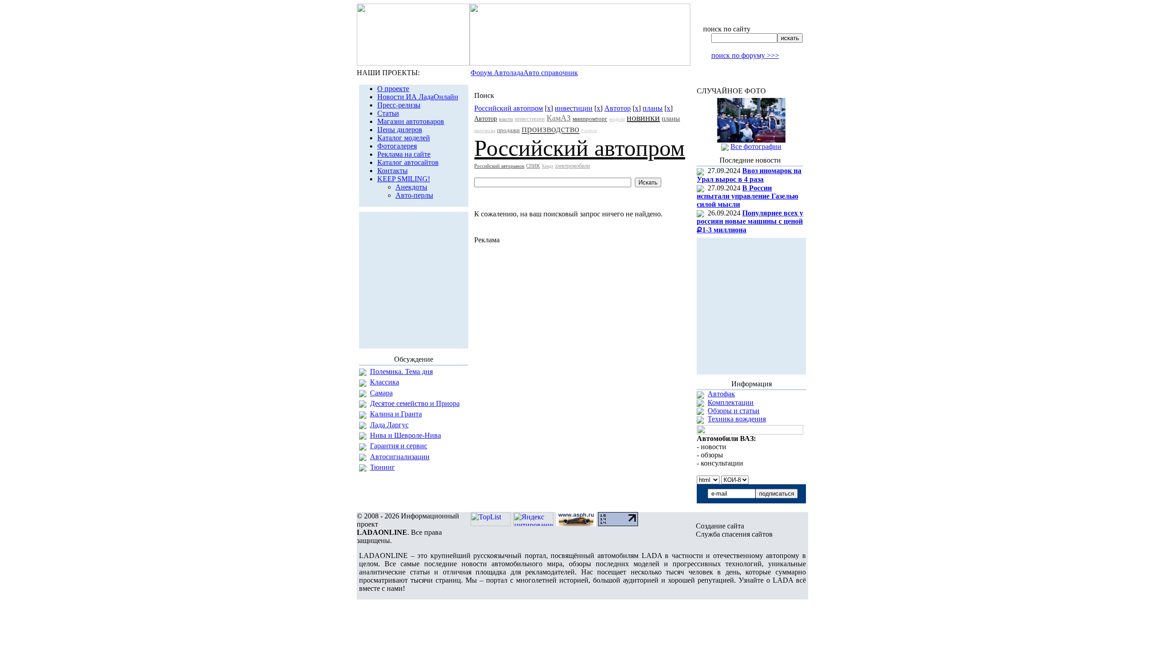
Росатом (589, 130)
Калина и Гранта (396, 414)
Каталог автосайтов (408, 162)
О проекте (393, 88)
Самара (381, 393)
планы (653, 108)
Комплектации (731, 402)
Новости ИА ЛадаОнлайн (417, 97)
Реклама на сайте (404, 154)
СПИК (533, 166)
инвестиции (574, 108)
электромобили (572, 166)
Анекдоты (411, 187)
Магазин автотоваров (410, 121)
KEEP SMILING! (403, 179)
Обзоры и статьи (734, 411)
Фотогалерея (397, 146)
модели (617, 119)
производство (550, 128)
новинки (643, 118)
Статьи (388, 113)
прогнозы (484, 130)
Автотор (617, 108)
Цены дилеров (399, 129)
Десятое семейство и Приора (415, 403)
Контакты (392, 170)
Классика (384, 382)
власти (506, 119)
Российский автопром (508, 108)
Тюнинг (382, 467)
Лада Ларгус (389, 425)
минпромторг (589, 118)
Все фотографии (755, 146)
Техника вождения (737, 419)
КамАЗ (559, 118)
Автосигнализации (400, 457)
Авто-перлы (414, 195)
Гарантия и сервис (398, 446)
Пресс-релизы (398, 105)
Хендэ (547, 166)
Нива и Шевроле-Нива (405, 435)
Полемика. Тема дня (401, 371)
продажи (508, 130)
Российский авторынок (499, 166)
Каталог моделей (403, 138)
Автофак (721, 394)
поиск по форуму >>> (745, 55)
